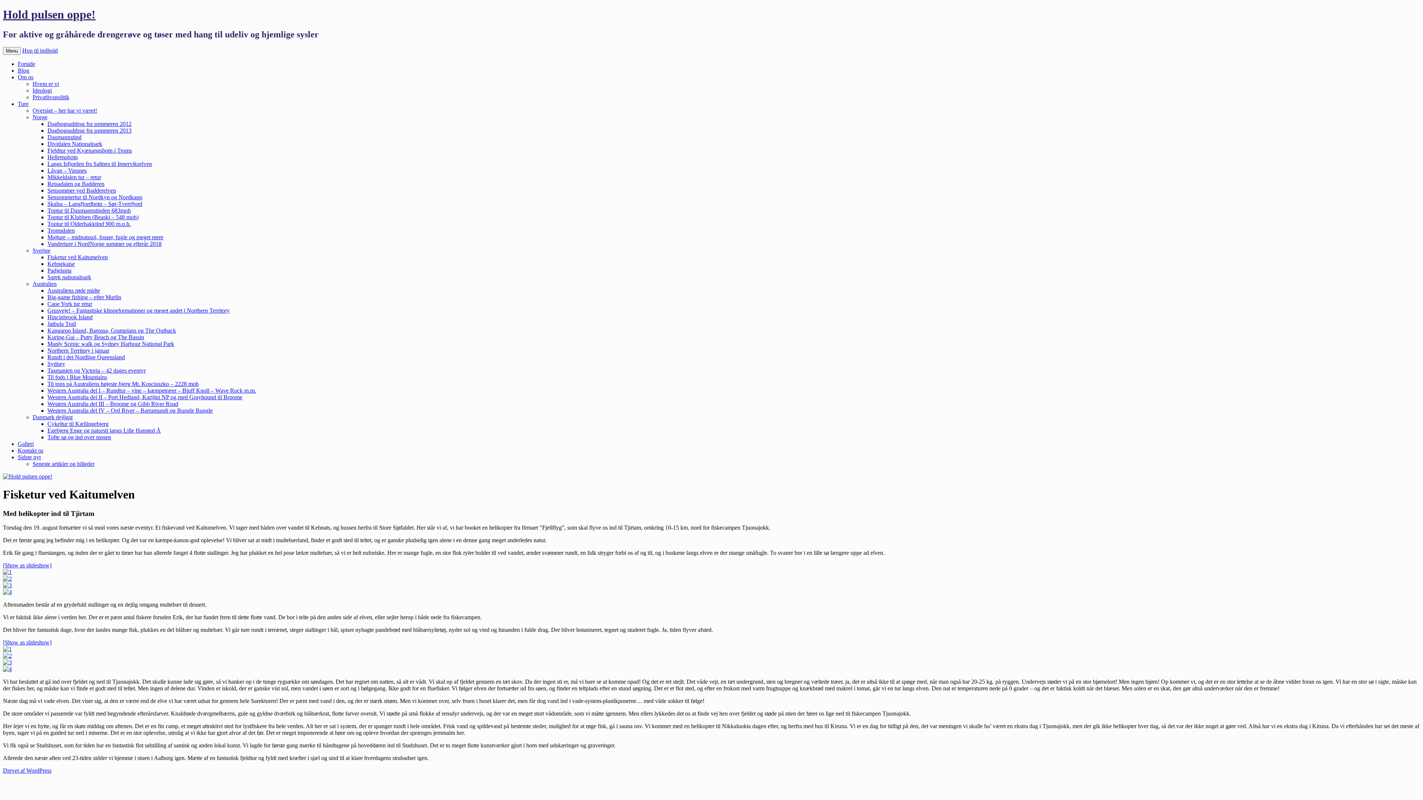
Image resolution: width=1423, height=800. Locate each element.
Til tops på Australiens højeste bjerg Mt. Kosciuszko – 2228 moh (123, 384)
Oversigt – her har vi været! (65, 110)
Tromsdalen (61, 230)
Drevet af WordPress (27, 770)
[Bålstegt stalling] (7, 592)
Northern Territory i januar (78, 350)
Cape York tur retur (69, 304)
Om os (25, 77)
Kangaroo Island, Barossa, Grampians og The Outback (111, 330)
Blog (23, 70)
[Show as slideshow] (27, 565)
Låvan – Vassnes (67, 170)
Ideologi (42, 90)
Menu (12, 51)
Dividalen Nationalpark (74, 144)
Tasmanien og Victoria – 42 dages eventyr (96, 370)
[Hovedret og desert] (7, 579)
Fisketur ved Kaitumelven (77, 257)
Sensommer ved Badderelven (81, 190)
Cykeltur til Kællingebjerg (78, 424)
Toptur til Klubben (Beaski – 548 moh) (93, 217)
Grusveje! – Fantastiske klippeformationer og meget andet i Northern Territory (138, 310)
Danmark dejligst (53, 417)
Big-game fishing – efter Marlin (84, 297)
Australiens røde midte (73, 290)
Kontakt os (30, 450)
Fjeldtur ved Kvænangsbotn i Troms (89, 150)
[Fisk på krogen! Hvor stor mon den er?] (7, 572)
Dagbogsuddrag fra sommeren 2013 (89, 130)
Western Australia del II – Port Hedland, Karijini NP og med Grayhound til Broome (144, 397)
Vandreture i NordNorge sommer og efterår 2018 (104, 244)
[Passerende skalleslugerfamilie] (7, 656)
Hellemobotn (62, 157)
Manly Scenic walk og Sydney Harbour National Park (110, 344)
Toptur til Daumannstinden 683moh (89, 210)
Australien (45, 284)
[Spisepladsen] (7, 669)
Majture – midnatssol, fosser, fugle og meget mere (105, 237)
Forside (26, 64)
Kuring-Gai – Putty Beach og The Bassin (95, 337)
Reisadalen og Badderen (76, 184)
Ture (23, 104)
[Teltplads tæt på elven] (7, 649)
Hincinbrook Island (70, 317)
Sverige (41, 250)
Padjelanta (59, 270)
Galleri (26, 444)
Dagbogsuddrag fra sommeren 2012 (89, 124)
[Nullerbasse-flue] (7, 585)
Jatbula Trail (61, 324)
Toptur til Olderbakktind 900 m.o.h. (89, 224)
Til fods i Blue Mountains (77, 377)
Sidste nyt (29, 457)
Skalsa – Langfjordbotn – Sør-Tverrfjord (94, 204)
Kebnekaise (61, 264)
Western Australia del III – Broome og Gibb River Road (112, 404)
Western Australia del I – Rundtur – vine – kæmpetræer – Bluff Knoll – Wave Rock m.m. (151, 390)
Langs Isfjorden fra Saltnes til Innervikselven (99, 164)
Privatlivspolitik (51, 97)
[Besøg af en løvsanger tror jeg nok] (7, 662)
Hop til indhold (40, 50)
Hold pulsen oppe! (49, 14)
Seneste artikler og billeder (63, 464)
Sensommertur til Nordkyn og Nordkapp (94, 197)
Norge (40, 117)
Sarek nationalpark (69, 277)
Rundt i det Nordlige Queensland (86, 357)
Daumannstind (64, 137)
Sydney (56, 364)
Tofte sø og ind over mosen (79, 437)
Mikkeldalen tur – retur (74, 177)
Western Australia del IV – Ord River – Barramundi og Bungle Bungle (130, 410)
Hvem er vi (46, 84)
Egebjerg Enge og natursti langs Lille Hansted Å (104, 430)
